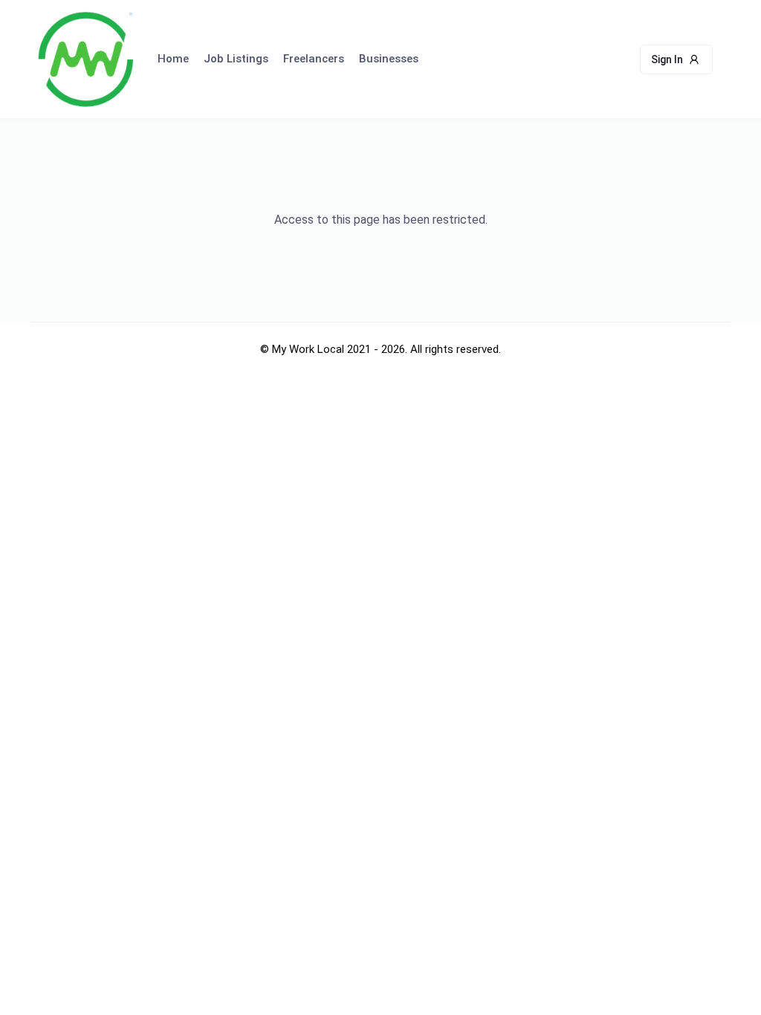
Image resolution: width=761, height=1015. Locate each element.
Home (173, 58)
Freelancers (313, 58)
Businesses (388, 58)
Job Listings (236, 58)
